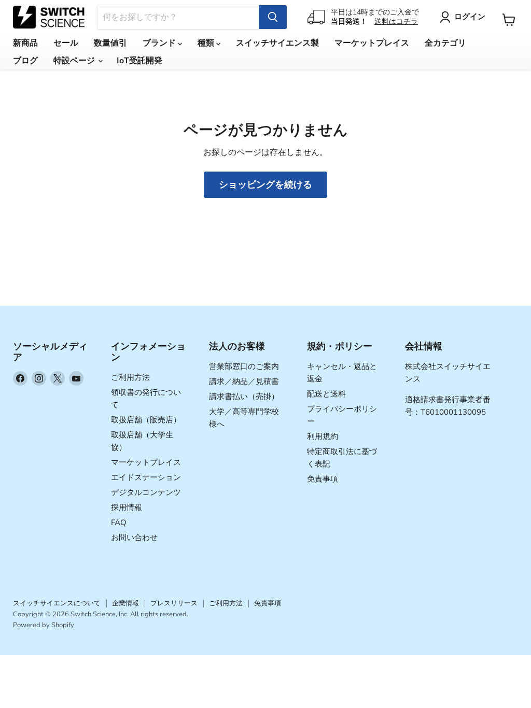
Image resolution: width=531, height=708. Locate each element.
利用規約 (322, 436)
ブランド (160, 43)
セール (65, 43)
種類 (207, 43)
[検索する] (273, 17)
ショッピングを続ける (265, 184)
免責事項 (322, 479)
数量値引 (110, 43)
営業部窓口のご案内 (244, 366)
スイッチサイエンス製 (277, 43)
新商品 (25, 43)
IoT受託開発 (139, 60)
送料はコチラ (396, 21)
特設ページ (75, 60)
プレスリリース (174, 603)
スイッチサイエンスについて (57, 603)
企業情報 (125, 603)
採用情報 (126, 507)
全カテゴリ (445, 43)
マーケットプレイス (371, 43)
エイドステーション (146, 477)
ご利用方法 (130, 377)
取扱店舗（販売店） (146, 420)
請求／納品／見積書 (244, 381)
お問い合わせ (134, 537)
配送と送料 (326, 394)
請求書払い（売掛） (244, 396)
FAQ (119, 522)
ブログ (25, 60)
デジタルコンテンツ (146, 492)
